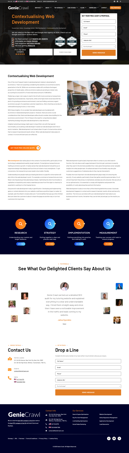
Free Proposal (115, 7)
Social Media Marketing (79, 424)
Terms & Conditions (31, 438)
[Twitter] (120, 1)
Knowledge (93, 7)
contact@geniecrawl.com (50, 1)
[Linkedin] (117, 1)
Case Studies (71, 7)
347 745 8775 (55, 424)
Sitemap (10, 438)
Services (38, 7)
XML (16, 438)
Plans (82, 7)
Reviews (21, 438)
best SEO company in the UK (26, 420)
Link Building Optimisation (80, 421)
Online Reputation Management (108, 417)
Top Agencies (58, 7)
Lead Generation (104, 424)
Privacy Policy (43, 438)
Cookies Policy (53, 438)
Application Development (106, 421)
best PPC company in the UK (18, 423)
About (47, 7)
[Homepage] (18, 10)
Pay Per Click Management (80, 417)
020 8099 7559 (56, 427)
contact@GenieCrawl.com (21, 371)
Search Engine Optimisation (81, 414)
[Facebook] (114, 1)
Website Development (105, 414)
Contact (104, 7)
